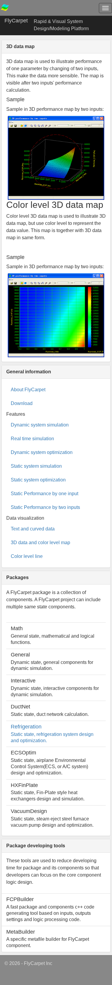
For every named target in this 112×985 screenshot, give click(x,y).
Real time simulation (32, 438)
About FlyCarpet (28, 389)
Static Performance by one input (44, 493)
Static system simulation (36, 466)
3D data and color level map (40, 542)
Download (22, 403)
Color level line (27, 556)
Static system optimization (38, 479)
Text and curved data (33, 528)
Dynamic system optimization (42, 452)
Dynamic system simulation (40, 424)
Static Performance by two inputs (45, 507)
